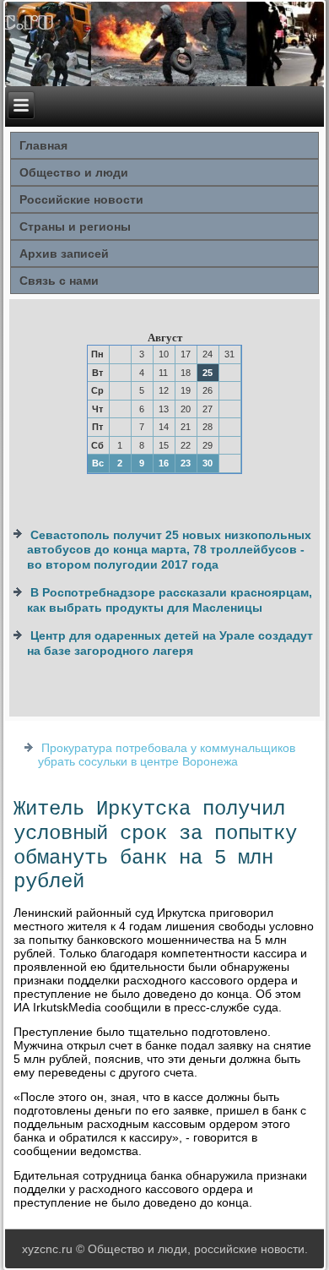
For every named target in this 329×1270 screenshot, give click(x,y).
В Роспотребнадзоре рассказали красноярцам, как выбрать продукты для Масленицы (169, 600)
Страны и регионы (75, 226)
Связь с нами (59, 280)
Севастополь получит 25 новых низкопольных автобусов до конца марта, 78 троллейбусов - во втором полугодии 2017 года (169, 549)
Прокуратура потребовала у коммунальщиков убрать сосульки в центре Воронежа (166, 754)
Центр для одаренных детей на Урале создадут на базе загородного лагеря (170, 643)
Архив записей (64, 253)
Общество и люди (73, 172)
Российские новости (81, 199)
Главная (43, 145)
